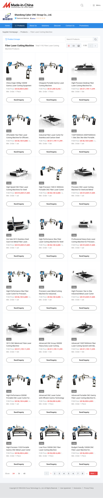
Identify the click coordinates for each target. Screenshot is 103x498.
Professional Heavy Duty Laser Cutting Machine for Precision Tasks (83, 242)
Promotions (84, 25)
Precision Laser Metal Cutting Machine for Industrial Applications (50, 293)
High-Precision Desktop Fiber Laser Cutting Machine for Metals (82, 85)
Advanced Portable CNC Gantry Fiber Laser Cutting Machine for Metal (83, 398)
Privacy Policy (89, 488)
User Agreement (65, 488)
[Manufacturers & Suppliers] (18, 5)
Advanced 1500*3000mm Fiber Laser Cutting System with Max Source (83, 346)
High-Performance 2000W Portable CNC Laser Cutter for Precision (18, 398)
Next (92, 473)
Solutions (45, 25)
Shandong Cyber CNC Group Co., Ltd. (33, 14)
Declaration (77, 488)
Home (7, 25)
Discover (57, 25)
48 (24, 473)
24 (14, 474)
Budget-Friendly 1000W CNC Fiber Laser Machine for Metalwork (82, 450)
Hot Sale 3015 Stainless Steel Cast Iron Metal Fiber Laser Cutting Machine (17, 242)
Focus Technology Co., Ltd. (35, 488)
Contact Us (70, 25)
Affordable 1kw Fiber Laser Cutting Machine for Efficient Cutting (17, 137)
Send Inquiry (19, 100)
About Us (33, 25)
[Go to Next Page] (95, 45)
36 (19, 473)
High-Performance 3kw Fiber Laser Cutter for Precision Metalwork (17, 293)
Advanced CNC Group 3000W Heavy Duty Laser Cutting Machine (50, 346)
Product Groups (13, 39)
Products (20, 25)
